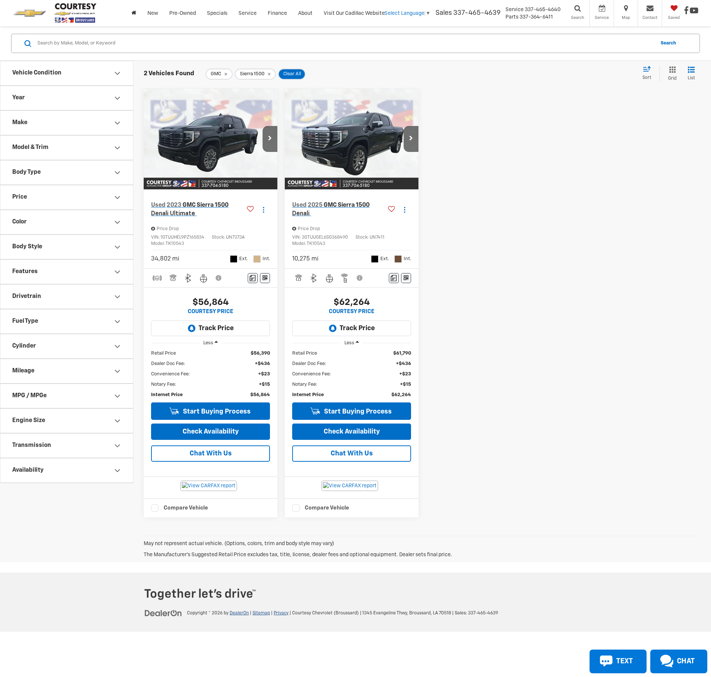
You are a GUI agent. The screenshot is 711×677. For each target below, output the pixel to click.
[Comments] (253, 278)
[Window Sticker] (265, 278)
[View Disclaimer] (219, 278)
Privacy (281, 613)
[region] (210, 374)
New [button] (152, 13)
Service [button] (247, 13)
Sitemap (261, 613)
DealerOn (239, 613)
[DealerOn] (163, 612)
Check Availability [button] (211, 431)
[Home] (134, 13)
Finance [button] (277, 13)
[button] (270, 139)
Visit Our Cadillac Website (354, 13)
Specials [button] (217, 13)
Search (668, 43)
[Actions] (263, 209)
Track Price (216, 328)
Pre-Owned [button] (182, 13)
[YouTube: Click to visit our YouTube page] (694, 11)
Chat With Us (211, 453)
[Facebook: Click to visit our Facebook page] (686, 11)
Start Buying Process (216, 411)
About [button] (305, 13)
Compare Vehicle (186, 508)
